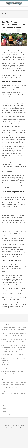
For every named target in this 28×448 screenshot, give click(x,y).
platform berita (6, 391)
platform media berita (13, 391)
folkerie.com (11, 384)
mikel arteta (19, 388)
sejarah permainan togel (5, 395)
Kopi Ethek (4, 49)
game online (20, 384)
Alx (22, 427)
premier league (10, 393)
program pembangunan (17, 393)
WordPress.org (6, 414)
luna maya (3, 388)
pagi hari (11, 389)
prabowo (25, 391)
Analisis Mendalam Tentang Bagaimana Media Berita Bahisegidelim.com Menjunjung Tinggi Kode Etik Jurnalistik (13, 335)
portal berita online (20, 391)
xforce (20, 396)
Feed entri (5, 408)
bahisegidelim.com (4, 382)
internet (23, 384)
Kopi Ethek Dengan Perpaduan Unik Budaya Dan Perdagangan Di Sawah (13, 25)
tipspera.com (13, 396)
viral (18, 396)
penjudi (14, 389)
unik (16, 396)
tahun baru (12, 395)
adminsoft (13, 30)
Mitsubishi (23, 388)
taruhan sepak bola (18, 395)
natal (9, 389)
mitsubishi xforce (4, 389)
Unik (19, 30)
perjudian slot (18, 389)
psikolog (23, 393)
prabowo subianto (4, 393)
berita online (18, 382)
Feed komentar (6, 411)
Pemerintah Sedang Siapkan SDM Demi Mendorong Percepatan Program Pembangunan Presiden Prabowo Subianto (13, 329)
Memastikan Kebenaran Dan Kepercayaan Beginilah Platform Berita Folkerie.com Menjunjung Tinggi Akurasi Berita (13, 341)
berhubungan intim (12, 382)
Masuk (4, 405)
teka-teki (9, 396)
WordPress (13, 427)
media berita (11, 387)
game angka (15, 384)
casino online (6, 384)
